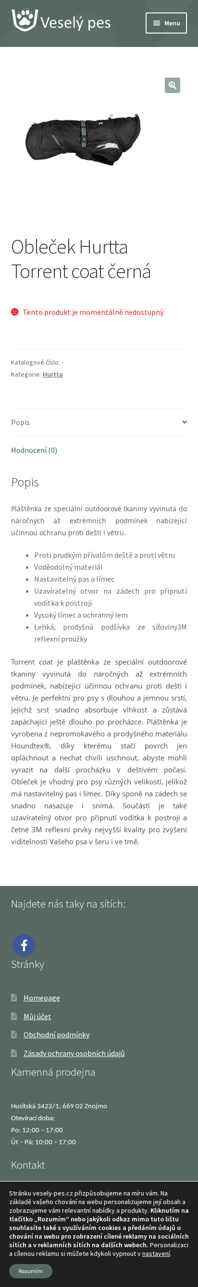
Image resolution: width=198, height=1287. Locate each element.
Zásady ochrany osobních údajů (74, 1053)
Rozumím (31, 1271)
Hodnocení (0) (34, 450)
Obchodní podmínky (56, 1034)
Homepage (42, 997)
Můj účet (37, 1016)
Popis (20, 422)
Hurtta (53, 374)
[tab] (99, 423)
